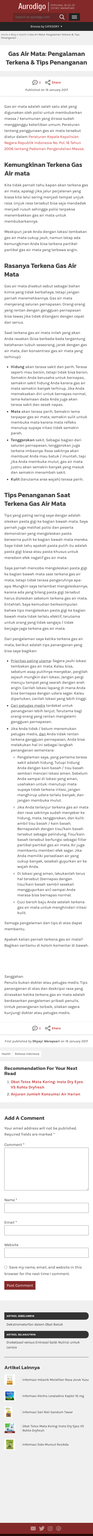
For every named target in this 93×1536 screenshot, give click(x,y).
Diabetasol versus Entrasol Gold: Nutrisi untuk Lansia (43, 1344)
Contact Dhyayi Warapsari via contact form (33, 1528)
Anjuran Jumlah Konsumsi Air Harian (45, 1094)
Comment (14, 1144)
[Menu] (74, 16)
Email (10, 1222)
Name (10, 1199)
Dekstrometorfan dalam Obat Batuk (34, 1324)
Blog (13, 34)
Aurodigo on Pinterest (58, 1528)
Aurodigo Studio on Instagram (50, 1528)
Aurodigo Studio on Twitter (41, 1528)
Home (4, 34)
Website (11, 1244)
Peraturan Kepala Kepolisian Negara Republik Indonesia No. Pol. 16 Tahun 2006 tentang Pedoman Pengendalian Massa (43, 142)
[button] (62, 17)
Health (23, 34)
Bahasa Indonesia (27, 1054)
